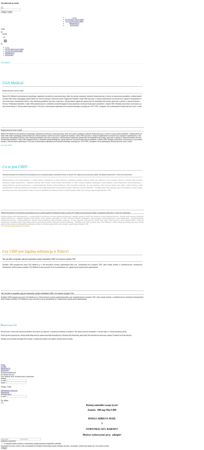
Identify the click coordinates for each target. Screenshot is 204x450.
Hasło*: (3, 383)
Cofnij (10, 12)
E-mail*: (4, 380)
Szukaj (4, 12)
